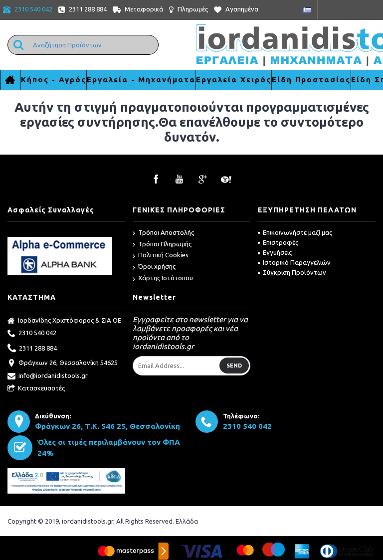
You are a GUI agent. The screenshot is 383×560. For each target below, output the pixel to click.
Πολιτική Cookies (163, 254)
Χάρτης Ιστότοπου (165, 277)
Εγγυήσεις (277, 252)
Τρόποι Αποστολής (166, 232)
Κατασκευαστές (41, 387)
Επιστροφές (280, 242)
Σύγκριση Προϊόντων (294, 272)
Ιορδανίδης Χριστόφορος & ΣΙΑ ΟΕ (69, 320)
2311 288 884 (38, 347)
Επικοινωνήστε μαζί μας (297, 232)
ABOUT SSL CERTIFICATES (66, 233)
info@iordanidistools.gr (53, 375)
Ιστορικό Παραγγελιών (297, 262)
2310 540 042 (37, 332)
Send (234, 366)
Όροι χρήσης (157, 266)
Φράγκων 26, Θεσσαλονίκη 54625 (68, 362)
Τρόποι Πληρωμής (165, 243)
